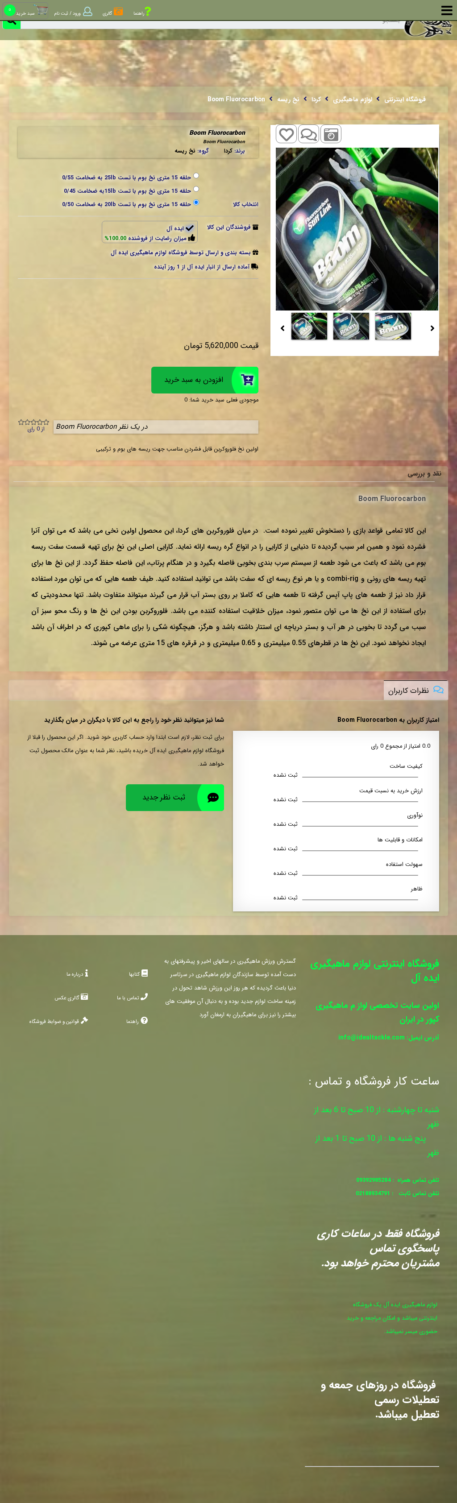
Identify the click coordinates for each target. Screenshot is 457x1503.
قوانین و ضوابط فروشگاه (56, 1022)
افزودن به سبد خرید (193, 380)
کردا (228, 151)
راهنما (132, 1022)
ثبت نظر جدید (163, 797)
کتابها (134, 974)
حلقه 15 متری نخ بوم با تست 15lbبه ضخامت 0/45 (127, 191)
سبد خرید (25, 13)
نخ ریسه (184, 151)
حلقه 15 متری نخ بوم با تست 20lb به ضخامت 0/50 (126, 204)
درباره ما (74, 974)
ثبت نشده (286, 775)
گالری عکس (66, 998)
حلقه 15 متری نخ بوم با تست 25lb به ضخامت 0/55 (126, 178)
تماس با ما (128, 998)
